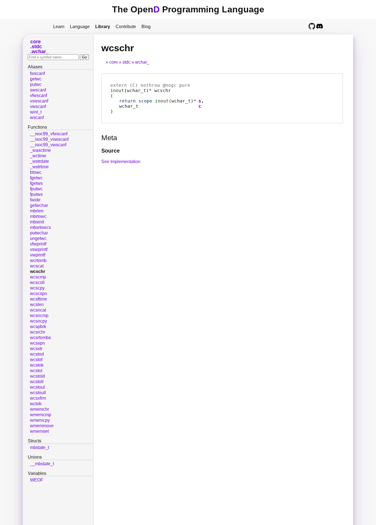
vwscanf (38, 106)
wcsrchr (37, 332)
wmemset (39, 431)
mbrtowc (38, 216)
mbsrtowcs (40, 227)
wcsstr (36, 348)
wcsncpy (38, 321)
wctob (36, 403)
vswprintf (38, 249)
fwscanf (37, 73)
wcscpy (37, 288)
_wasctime (40, 150)
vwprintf (37, 255)
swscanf (38, 90)
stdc (126, 62)
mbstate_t (39, 447)
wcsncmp (39, 315)
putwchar (39, 233)
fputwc (36, 188)
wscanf (37, 117)
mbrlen (36, 211)
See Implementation (120, 161)
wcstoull (38, 392)
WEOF (36, 480)
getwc (36, 79)
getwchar (39, 205)
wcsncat (38, 310)
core (113, 62)
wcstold (37, 376)
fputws (36, 194)
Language (80, 26)
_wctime (38, 155)
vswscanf (39, 101)
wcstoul (37, 387)
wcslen (37, 304)
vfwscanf (38, 95)
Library (102, 26)
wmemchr (39, 409)
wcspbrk (38, 326)
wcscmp (38, 277)
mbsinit (37, 222)
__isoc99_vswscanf (49, 139)
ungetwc (38, 238)
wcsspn (37, 343)
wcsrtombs (40, 337)
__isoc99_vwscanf (48, 144)
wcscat (36, 266)
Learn (58, 26)
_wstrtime (39, 166)
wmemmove (42, 425)
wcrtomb (38, 260)
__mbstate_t (42, 463)
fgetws (36, 183)
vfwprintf (38, 244)
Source (110, 151)
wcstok (36, 365)
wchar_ (142, 62)
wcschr (37, 271)
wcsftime (38, 299)
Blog (146, 26)
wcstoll (36, 381)
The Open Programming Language (188, 9)
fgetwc (36, 177)
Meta (109, 138)
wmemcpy (40, 420)
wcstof (36, 359)
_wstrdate (39, 161)
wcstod (37, 354)
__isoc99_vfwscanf (48, 133)
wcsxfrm (38, 398)
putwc (36, 84)
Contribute (126, 26)
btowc (36, 172)
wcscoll (37, 282)
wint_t (36, 112)
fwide (35, 199)
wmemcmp (40, 414)
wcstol (36, 370)
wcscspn (38, 293)
